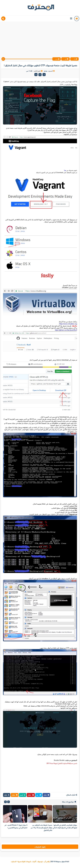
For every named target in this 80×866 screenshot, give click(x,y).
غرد (37, 794)
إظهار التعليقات (40, 847)
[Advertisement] (40, 37)
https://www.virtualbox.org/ (68, 324)
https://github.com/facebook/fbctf (66, 330)
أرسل (21, 794)
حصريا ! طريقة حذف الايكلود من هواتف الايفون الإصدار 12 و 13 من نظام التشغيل (55, 827)
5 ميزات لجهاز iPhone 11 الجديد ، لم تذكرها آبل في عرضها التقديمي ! (30, 826)
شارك (45, 794)
